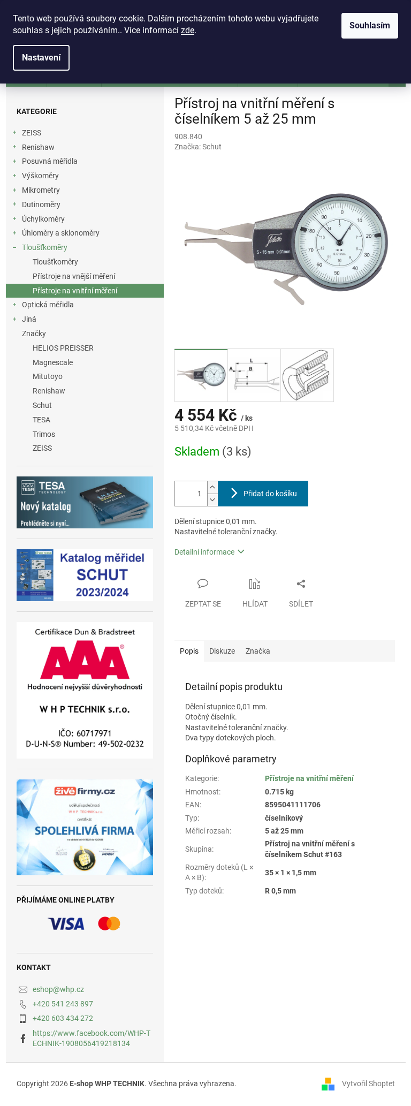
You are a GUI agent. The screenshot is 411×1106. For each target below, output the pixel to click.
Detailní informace (204, 552)
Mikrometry (41, 190)
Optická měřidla (48, 304)
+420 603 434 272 (63, 1018)
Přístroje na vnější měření (74, 276)
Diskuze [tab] (222, 651)
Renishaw (38, 147)
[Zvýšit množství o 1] (212, 487)
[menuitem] (85, 348)
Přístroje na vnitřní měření (75, 290)
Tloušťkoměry (44, 247)
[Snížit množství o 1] (212, 500)
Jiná (29, 319)
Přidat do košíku (270, 493)
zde (187, 30)
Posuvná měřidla (50, 161)
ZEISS (31, 132)
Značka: (198, 146)
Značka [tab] (258, 651)
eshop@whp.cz (58, 989)
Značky (34, 333)
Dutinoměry (41, 204)
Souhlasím (369, 25)
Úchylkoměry (43, 219)
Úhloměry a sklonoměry (61, 233)
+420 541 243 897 (63, 1003)
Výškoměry (40, 175)
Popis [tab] (189, 651)
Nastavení (41, 57)
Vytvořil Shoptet (368, 1083)
